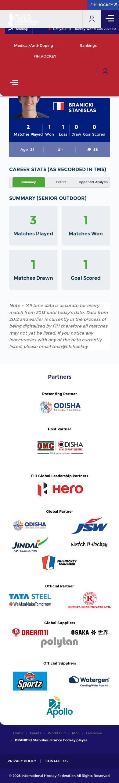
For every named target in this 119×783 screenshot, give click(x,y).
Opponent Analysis (93, 182)
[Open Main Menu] (14, 83)
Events (61, 182)
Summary (28, 182)
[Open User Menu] (105, 71)
